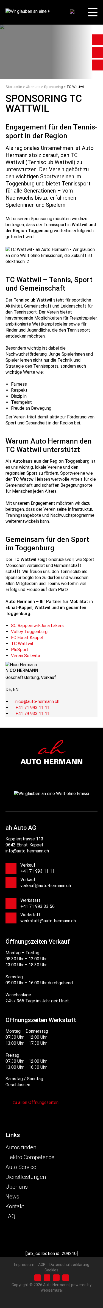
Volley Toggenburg (29, 631)
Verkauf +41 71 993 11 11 (37, 868)
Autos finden (20, 1147)
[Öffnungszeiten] (97, 39)
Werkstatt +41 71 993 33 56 (37, 903)
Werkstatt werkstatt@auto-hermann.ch (48, 917)
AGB (42, 1264)
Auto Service (20, 1167)
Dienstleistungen (25, 1177)
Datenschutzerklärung (69, 1264)
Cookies (51, 1270)
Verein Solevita (25, 655)
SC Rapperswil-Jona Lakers (37, 625)
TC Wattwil (22, 643)
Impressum (24, 1264)
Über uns (16, 1186)
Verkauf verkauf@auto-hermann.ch (45, 882)
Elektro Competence (29, 1157)
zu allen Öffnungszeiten (36, 1102)
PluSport (19, 649)
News (12, 1196)
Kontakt (14, 1206)
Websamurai (51, 1290)
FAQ (10, 1216)
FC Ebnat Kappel (27, 637)
